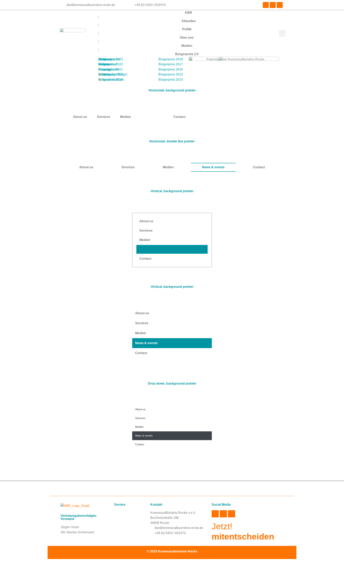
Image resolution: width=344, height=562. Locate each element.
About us (80, 116)
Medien (168, 167)
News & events (213, 167)
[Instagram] (266, 5)
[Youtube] (280, 5)
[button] (282, 33)
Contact (259, 167)
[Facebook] (273, 5)
